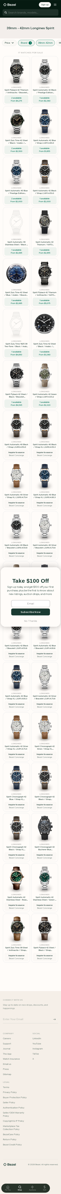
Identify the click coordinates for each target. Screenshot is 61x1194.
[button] (31, 581)
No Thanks (30, 620)
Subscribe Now (30, 611)
